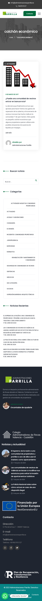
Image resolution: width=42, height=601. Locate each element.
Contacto (29, 14)
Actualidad (11, 64)
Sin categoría (12, 283)
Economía (10, 229)
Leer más (9, 133)
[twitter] (17, 548)
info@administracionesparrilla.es (22, 3)
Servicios (10, 277)
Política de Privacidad (11, 595)
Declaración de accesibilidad (21, 597)
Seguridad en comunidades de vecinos (20, 266)
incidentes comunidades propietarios (20, 234)
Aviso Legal (25, 595)
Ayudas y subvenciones (15, 217)
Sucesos (10, 289)
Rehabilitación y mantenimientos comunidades (23, 259)
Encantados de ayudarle (21, 407)
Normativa (11, 252)
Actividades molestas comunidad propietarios (23, 204)
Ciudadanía (11, 223)
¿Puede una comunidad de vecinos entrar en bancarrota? (21, 100)
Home (11, 37)
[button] (5, 596)
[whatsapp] (5, 548)
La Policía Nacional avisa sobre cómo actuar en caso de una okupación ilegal (20, 341)
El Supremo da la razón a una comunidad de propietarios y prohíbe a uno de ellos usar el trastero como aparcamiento (19, 318)
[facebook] (11, 548)
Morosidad (11, 246)
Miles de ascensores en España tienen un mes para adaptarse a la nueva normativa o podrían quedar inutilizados (21, 351)
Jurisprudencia (12, 240)
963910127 (22, 6)
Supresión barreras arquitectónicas (20, 294)
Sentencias (11, 271)
